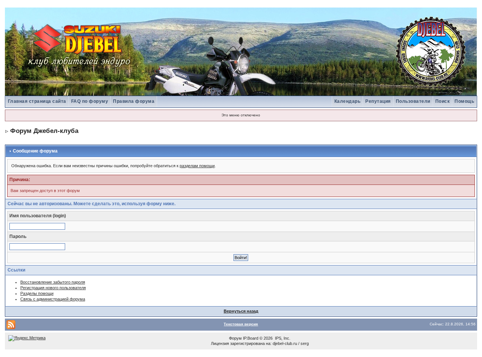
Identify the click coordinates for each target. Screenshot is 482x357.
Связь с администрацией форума (52, 299)
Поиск (442, 101)
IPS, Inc (282, 338)
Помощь (464, 101)
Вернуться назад (241, 311)
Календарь (347, 101)
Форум (235, 338)
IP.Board (250, 338)
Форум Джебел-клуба (44, 130)
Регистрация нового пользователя (53, 287)
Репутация (378, 101)
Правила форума (133, 101)
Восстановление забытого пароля (52, 282)
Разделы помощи (36, 293)
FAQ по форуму (89, 101)
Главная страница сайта (37, 101)
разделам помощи (197, 165)
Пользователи (413, 101)
